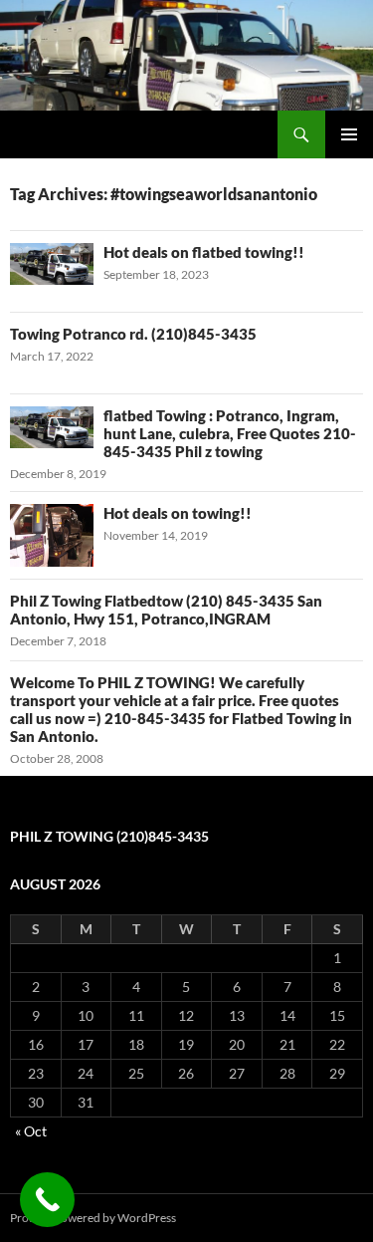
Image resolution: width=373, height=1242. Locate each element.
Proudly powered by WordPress (93, 1217)
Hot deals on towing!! (177, 513)
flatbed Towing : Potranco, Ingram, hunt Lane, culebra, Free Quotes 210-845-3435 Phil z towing (229, 433)
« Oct (31, 1130)
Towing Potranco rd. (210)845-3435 (133, 334)
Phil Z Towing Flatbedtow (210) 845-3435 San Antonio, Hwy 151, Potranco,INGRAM (166, 609)
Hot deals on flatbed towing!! (203, 252)
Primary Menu (349, 134)
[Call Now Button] (47, 1199)
